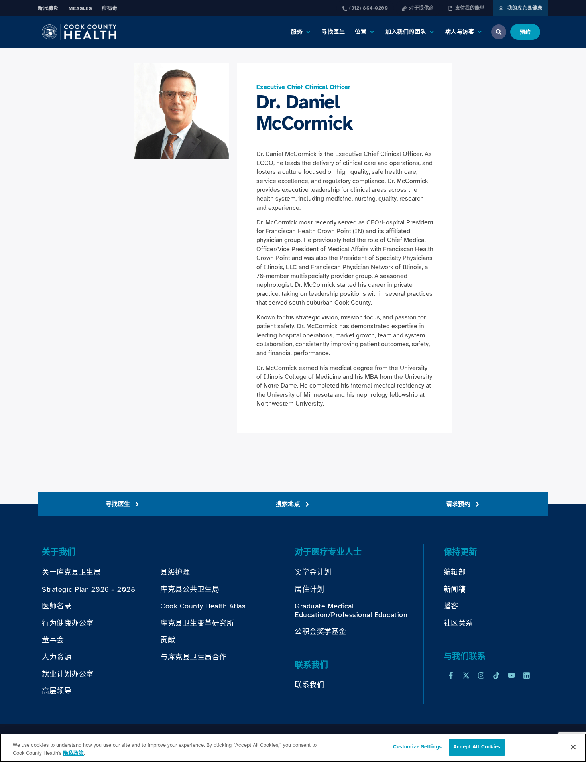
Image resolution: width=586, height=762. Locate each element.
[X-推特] (466, 675)
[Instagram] (481, 675)
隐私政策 (73, 753)
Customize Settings (417, 747)
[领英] (526, 675)
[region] (293, 748)
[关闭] (573, 747)
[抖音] (496, 675)
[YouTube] (511, 675)
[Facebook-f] (451, 675)
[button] (301, 32)
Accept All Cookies (476, 747)
